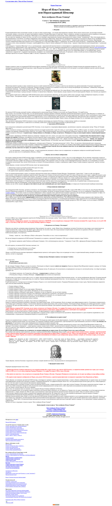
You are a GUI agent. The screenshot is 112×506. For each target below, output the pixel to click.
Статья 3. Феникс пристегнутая (13, 448)
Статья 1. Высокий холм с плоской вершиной (16, 426)
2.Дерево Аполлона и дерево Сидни (14, 465)
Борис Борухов (56, 5)
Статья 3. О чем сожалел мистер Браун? (15, 428)
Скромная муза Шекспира (12, 470)
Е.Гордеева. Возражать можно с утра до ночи (16, 493)
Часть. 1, (8, 435)
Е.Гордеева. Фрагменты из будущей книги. (15, 482)
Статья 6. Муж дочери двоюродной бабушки (16, 432)
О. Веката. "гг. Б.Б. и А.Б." (11, 481)
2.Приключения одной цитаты (13, 459)
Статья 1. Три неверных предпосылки (14, 453)
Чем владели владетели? (11, 474)
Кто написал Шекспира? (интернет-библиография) (17, 490)
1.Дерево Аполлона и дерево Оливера (15, 464)
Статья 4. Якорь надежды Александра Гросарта (16, 430)
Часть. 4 (20, 435)
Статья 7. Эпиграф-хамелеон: (12, 434)
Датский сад (8, 472)
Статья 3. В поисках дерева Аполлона (14, 461)
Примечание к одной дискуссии (13, 473)
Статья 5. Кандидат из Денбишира (13, 431)
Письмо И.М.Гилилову (11, 422)
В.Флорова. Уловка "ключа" (12, 494)
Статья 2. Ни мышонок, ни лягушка (14, 427)
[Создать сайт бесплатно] (56, 505)
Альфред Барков (10, 192)
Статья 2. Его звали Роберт (12, 447)
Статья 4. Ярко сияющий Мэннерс (13, 449)
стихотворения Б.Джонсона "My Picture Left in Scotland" (19, 497)
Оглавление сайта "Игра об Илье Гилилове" (15, 499)
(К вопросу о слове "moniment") (27, 473)
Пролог (7, 456)
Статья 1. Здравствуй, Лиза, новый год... (15, 445)
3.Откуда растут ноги (11, 460)
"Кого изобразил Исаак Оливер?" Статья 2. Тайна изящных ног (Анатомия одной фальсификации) (56, 409)
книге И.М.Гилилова (100, 47)
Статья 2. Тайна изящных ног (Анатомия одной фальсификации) (20, 455)
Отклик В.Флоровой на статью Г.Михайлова (16, 485)
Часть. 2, (12, 435)
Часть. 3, (16, 435)
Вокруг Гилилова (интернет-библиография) (16, 477)
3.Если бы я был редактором (12, 466)
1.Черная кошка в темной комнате (14, 457)
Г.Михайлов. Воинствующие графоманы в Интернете (18, 491)
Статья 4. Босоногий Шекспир (13, 468)
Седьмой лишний (10, 438)
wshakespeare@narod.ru (58, 414)
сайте (16, 419)
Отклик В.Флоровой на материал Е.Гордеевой (16, 483)
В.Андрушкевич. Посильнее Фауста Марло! (16, 486)
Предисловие (9, 444)
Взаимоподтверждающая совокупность (15, 439)
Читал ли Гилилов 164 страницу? (13, 440)
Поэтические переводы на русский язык (15, 495)
